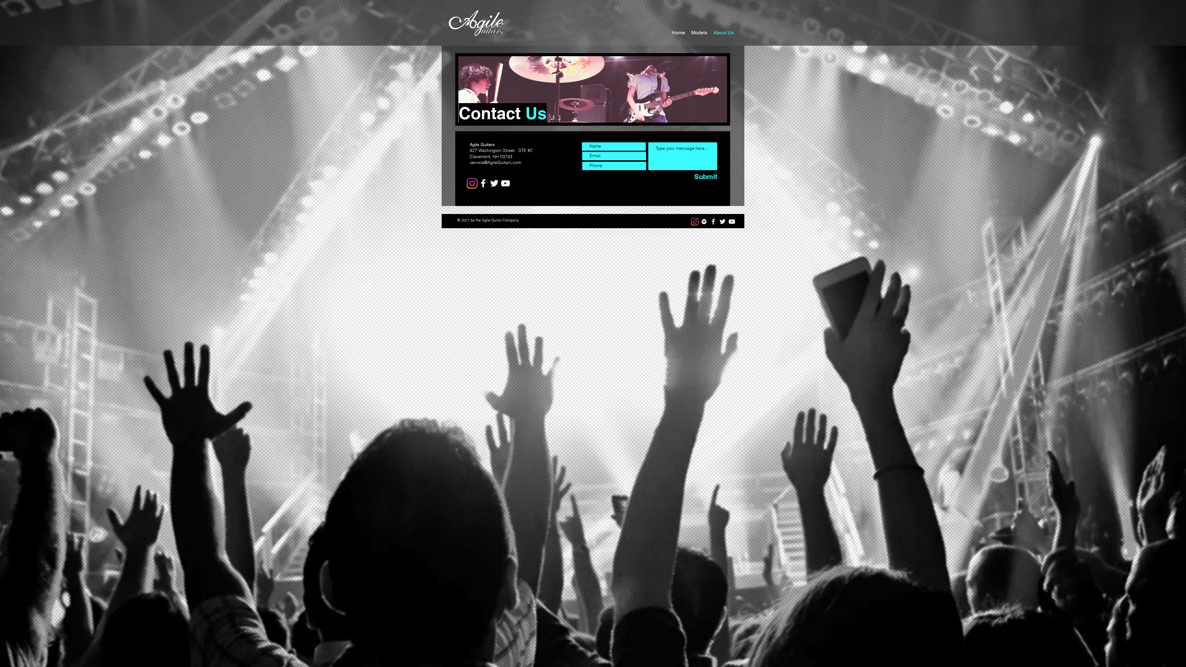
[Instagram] (472, 183)
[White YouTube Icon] (732, 221)
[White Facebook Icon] (713, 221)
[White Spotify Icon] (704, 221)
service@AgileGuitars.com (495, 162)
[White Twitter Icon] (722, 221)
